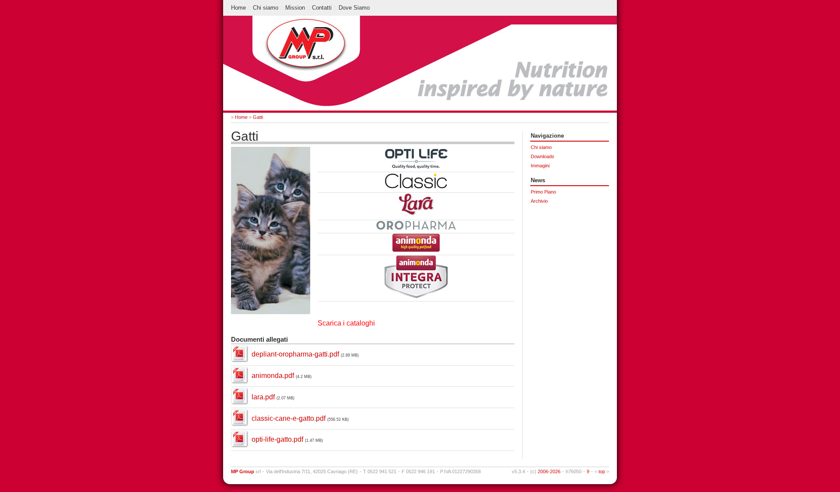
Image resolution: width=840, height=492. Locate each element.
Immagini (540, 165)
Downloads (542, 156)
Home (238, 7)
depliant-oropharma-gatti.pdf (295, 354)
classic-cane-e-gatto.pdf (289, 418)
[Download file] (239, 360)
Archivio (539, 201)
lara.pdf (263, 397)
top (601, 471)
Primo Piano (543, 191)
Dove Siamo (354, 7)
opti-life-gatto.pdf (277, 439)
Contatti (322, 7)
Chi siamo (265, 7)
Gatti (258, 117)
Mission (295, 7)
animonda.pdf (273, 375)
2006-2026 (549, 471)
